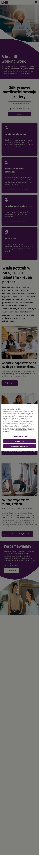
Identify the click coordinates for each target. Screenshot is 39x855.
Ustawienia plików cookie (19, 436)
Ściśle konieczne (19, 441)
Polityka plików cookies (21, 429)
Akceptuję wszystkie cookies (19, 446)
